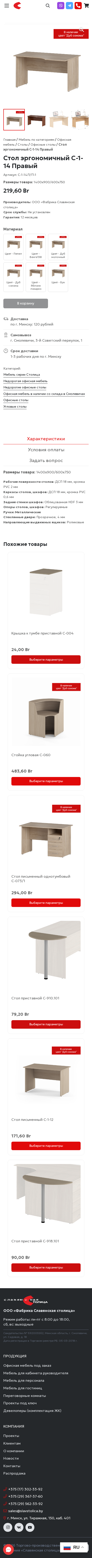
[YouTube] (29, 1527)
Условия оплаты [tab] (46, 450)
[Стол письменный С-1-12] (46, 1077)
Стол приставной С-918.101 (35, 1241)
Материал (13, 229)
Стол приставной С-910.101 (35, 998)
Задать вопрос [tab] (46, 460)
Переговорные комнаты (24, 1395)
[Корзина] (87, 5)
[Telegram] (69, 5)
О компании (13, 1451)
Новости (11, 1458)
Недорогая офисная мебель (25, 381)
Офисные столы (43, 145)
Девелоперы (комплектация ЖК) (32, 1410)
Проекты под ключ (20, 1403)
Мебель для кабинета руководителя (35, 1373)
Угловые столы (15, 406)
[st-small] (17, 5)
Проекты (11, 1435)
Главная (9, 140)
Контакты (11, 1466)
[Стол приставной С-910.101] (46, 955)
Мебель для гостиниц (22, 1388)
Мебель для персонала (23, 1380)
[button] (7, 5)
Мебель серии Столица (21, 374)
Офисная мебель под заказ (27, 1365)
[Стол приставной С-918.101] (46, 1198)
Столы (23, 145)
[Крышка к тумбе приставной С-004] (46, 590)
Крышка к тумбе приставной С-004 (42, 633)
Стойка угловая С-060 (30, 755)
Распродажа (14, 1473)
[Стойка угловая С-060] (46, 712)
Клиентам (12, 1443)
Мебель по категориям (36, 140)
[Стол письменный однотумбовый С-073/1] (46, 833)
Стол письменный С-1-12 (32, 1119)
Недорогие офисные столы (24, 387)
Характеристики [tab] (46, 439)
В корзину (25, 303)
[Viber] (60, 5)
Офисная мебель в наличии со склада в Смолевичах (44, 394)
